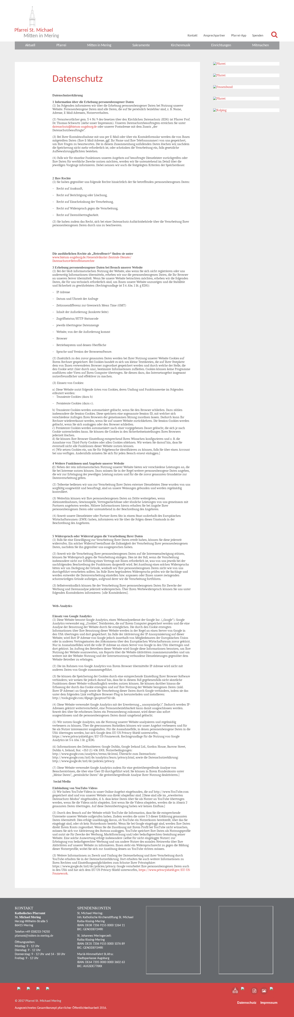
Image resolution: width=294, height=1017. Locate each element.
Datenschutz (246, 1002)
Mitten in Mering (99, 45)
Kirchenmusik (180, 45)
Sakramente (141, 45)
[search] (274, 34)
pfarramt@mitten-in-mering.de (34, 935)
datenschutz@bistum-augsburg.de (74, 126)
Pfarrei (61, 45)
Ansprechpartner (214, 35)
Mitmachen (260, 45)
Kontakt (192, 35)
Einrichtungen (221, 45)
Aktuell (30, 45)
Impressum (268, 1002)
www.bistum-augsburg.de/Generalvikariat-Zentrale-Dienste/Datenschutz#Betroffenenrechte (91, 259)
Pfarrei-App (238, 35)
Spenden (257, 35)
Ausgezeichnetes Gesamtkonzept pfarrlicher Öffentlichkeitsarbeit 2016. (61, 1008)
